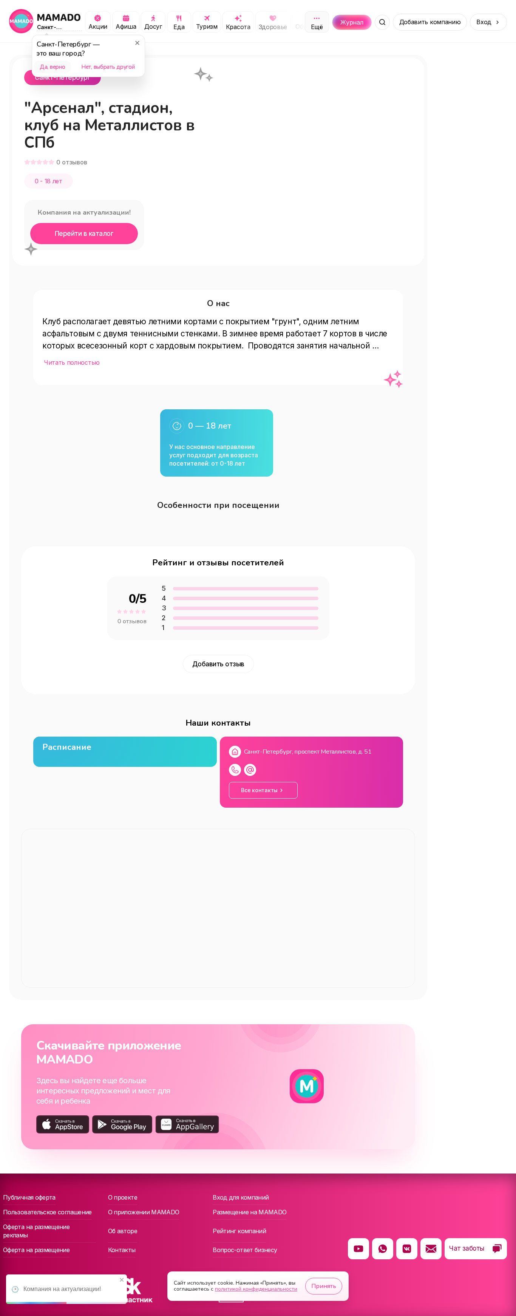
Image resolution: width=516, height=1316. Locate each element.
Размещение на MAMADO (249, 1212)
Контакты (122, 1250)
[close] (122, 1280)
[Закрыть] (137, 43)
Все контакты (259, 790)
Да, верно (52, 67)
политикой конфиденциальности (256, 1289)
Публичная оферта (29, 1197)
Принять (323, 1286)
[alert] (66, 1289)
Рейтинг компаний (239, 1231)
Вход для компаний (241, 1197)
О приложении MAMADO (143, 1212)
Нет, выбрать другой (107, 67)
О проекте (122, 1197)
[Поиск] (382, 22)
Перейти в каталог (84, 233)
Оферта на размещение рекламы (36, 1231)
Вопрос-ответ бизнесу (245, 1250)
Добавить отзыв (218, 664)
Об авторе (122, 1231)
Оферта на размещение (36, 1250)
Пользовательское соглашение (47, 1212)
